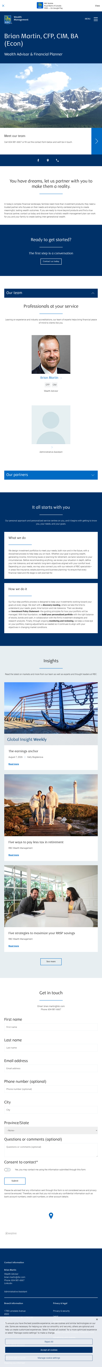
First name (13, 1020)
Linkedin (8, 1283)
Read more (13, 764)
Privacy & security (61, 1311)
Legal (55, 1316)
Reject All (49, 1341)
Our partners (17, 475)
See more (51, 962)
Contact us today (51, 261)
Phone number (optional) (25, 1082)
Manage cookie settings (49, 1358)
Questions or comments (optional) (33, 1140)
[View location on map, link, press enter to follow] (51, 1219)
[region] (51, 1219)
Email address (16, 1061)
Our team (14, 293)
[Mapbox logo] (11, 1233)
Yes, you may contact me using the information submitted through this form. (50, 1169)
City (7, 1102)
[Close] (97, 1319)
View (97, 5)
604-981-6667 (15, 142)
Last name (13, 1040)
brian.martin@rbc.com (14, 1277)
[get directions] (51, 1216)
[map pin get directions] (51, 1216)
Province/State (16, 1123)
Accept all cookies (49, 1350)
